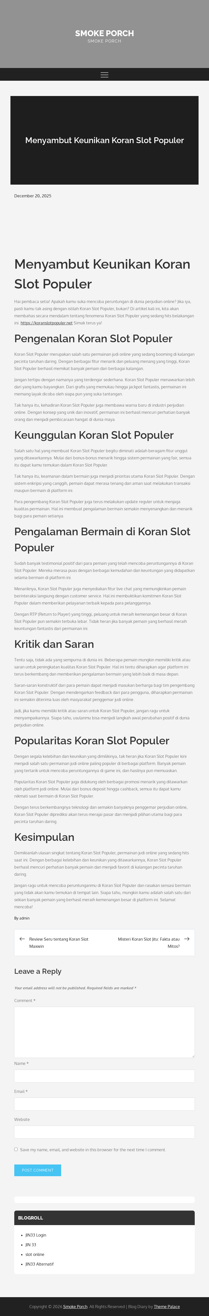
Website (22, 1119)
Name (21, 1063)
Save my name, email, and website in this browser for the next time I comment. (93, 1150)
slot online (34, 1254)
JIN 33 (30, 1244)
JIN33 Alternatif (39, 1264)
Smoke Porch (104, 33)
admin (24, 918)
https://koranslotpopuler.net (47, 322)
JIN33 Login (35, 1235)
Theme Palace (167, 1306)
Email (21, 1091)
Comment (25, 1000)
